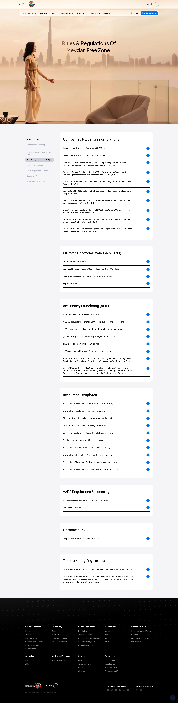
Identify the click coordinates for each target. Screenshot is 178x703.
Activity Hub (56, 634)
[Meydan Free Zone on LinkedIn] (116, 690)
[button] (28, 13)
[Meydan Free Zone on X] (124, 690)
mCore (107, 631)
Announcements (84, 664)
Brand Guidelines (58, 660)
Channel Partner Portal (140, 634)
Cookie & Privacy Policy (87, 642)
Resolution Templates (35, 165)
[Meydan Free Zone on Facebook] (108, 690)
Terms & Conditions (85, 634)
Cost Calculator (31, 638)
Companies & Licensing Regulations (36, 146)
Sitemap (81, 671)
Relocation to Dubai (59, 638)
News (80, 667)
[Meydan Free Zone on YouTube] (128, 690)
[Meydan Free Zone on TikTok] (120, 690)
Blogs (54, 631)
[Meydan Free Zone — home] (27, 4)
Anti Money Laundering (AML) (38, 160)
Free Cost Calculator (149, 13)
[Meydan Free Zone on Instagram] (112, 690)
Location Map (110, 664)
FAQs (80, 660)
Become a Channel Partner (141, 631)
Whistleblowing (111, 667)
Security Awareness (86, 645)
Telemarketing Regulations (37, 181)
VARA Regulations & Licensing (38, 170)
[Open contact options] (173, 698)
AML (27, 664)
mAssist (108, 638)
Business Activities (32, 645)
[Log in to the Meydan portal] (137, 13)
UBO (27, 660)
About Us (28, 634)
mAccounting (110, 634)
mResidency (109, 642)
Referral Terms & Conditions (89, 638)
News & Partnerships (60, 642)
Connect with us (111, 660)
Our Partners (136, 642)
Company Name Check (34, 642)
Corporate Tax (32, 176)
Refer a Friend (30, 649)
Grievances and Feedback (115, 671)
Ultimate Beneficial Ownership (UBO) (39, 153)
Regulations (82, 631)
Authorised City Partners (140, 638)
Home (27, 631)
